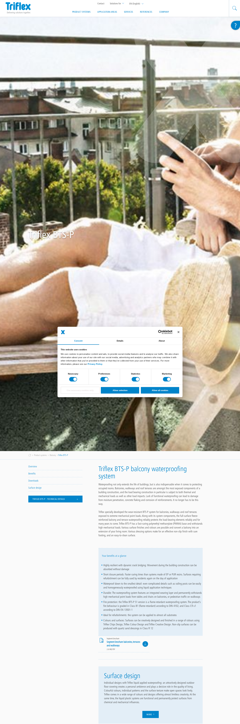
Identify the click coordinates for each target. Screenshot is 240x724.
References (146, 11)
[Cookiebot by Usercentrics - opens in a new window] (160, 332)
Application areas (107, 11)
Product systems (81, 11)
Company (164, 11)
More (149, 714)
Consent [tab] (78, 341)
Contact (100, 3)
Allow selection (120, 390)
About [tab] (162, 341)
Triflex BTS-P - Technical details (48, 499)
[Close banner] (178, 332)
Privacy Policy (95, 364)
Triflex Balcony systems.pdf (145, 644)
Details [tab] (120, 341)
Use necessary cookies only (80, 390)
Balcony (53, 455)
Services (128, 11)
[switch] (104, 379)
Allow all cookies (160, 390)
